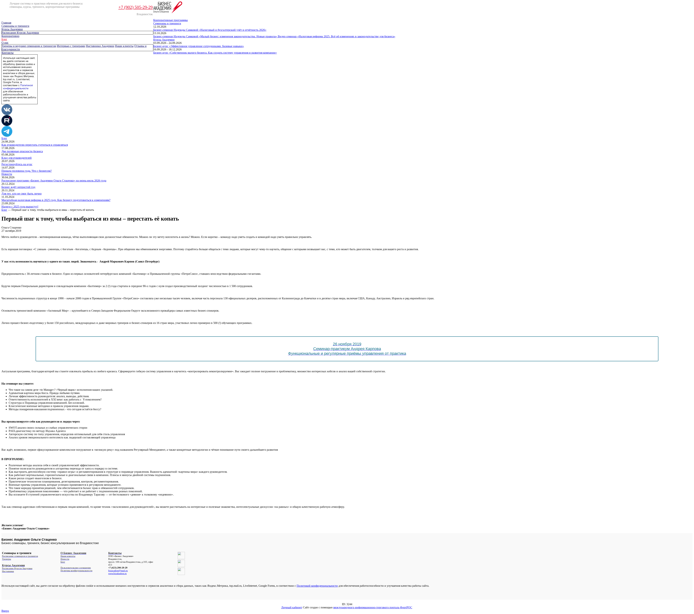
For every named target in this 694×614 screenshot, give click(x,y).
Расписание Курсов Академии (20, 32)
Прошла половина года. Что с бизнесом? (26, 170)
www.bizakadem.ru (117, 573)
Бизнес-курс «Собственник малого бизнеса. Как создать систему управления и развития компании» (215, 52)
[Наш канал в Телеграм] (6, 135)
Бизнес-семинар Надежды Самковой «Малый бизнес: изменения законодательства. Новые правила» (215, 36)
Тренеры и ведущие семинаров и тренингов (29, 46)
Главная (6, 22)
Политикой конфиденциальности (317, 585)
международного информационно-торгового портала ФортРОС (372, 607)
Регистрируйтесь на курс (16, 164)
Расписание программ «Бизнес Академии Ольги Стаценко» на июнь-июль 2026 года (53, 180)
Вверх (5, 610)
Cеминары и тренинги (15, 25)
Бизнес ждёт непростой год (18, 187)
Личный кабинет (291, 607)
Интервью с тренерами (71, 46)
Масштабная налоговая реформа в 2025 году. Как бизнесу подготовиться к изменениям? (55, 200)
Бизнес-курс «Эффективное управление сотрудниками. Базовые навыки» (198, 46)
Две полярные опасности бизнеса (22, 151)
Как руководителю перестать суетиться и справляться (34, 144)
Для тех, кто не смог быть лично (21, 193)
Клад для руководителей (16, 157)
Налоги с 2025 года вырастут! (19, 206)
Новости (6, 174)
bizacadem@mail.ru (118, 570)
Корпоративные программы (170, 20)
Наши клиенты (124, 46)
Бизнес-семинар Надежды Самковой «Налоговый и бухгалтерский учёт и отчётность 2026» (209, 29)
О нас (4, 42)
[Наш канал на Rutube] (6, 124)
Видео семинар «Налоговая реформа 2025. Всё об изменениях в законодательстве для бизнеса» (336, 36)
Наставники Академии (100, 46)
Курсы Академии (12, 29)
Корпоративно (10, 36)
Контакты (7, 52)
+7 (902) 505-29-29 (135, 7)
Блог (4, 39)
